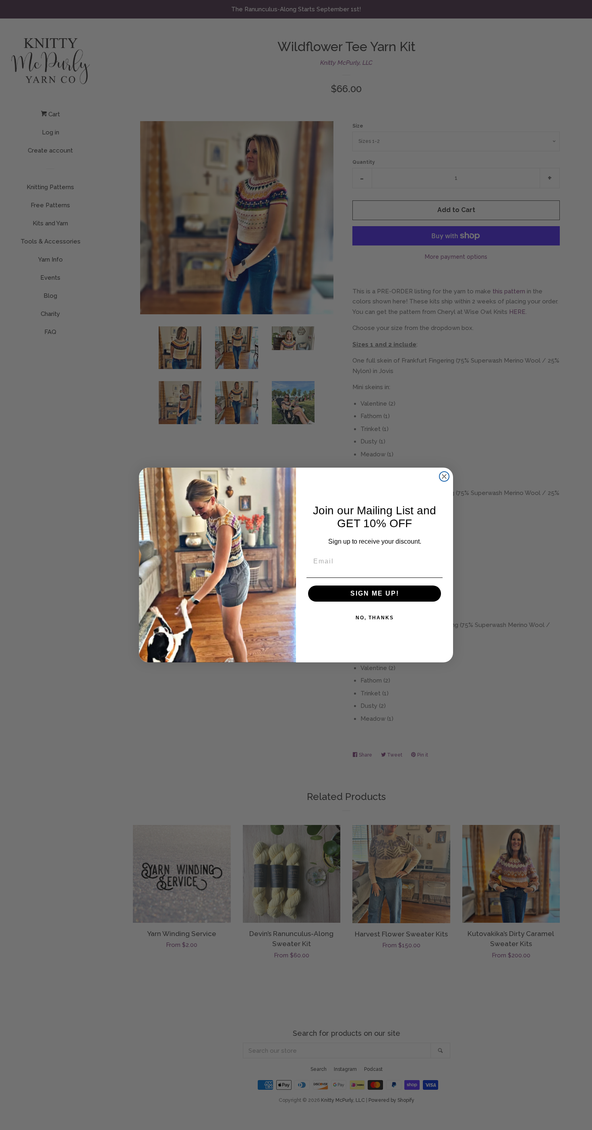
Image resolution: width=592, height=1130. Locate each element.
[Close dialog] (444, 476)
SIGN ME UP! (374, 593)
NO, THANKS (375, 618)
